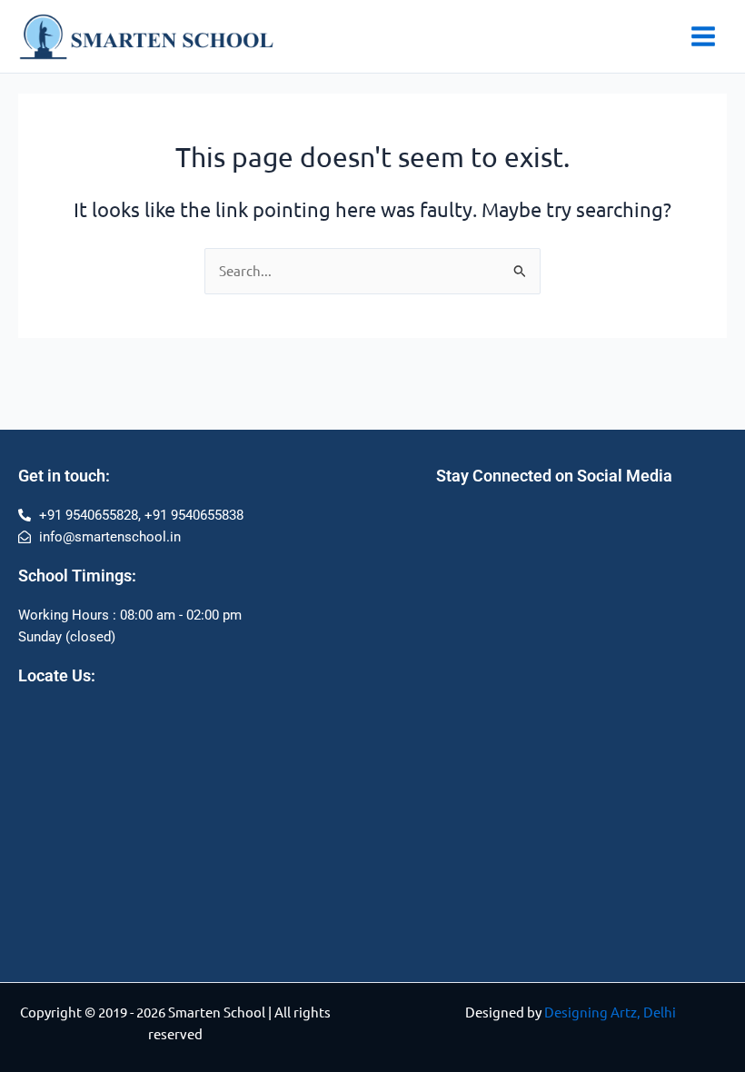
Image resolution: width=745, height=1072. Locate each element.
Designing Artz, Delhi (610, 1011)
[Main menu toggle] (703, 36)
